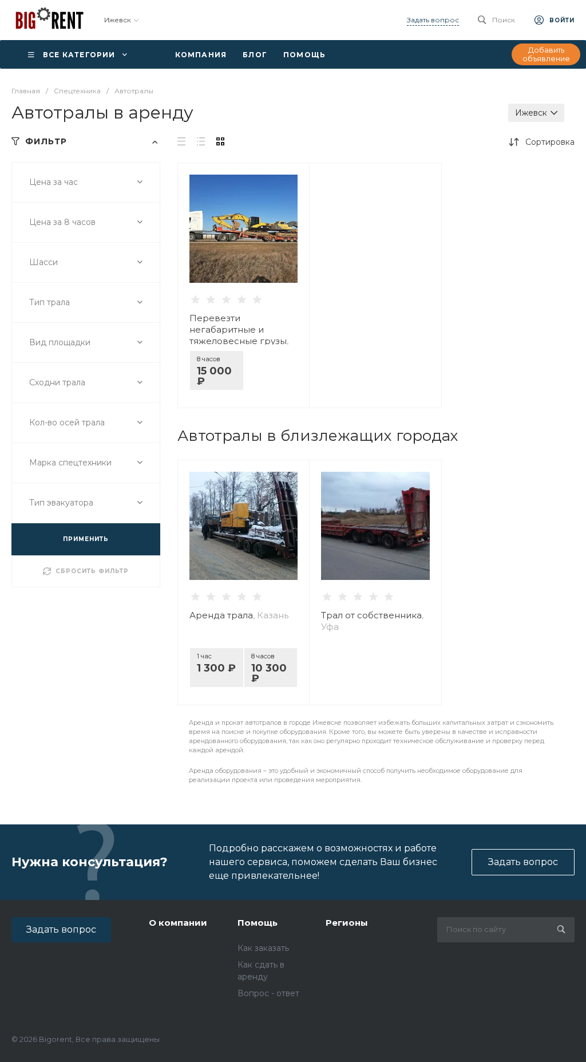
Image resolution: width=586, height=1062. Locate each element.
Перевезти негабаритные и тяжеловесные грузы (238, 335)
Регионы (347, 922)
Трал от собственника (372, 621)
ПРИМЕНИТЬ (86, 539)
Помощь (257, 922)
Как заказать (263, 948)
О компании (178, 922)
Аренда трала (238, 615)
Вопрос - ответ (268, 993)
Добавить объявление (546, 54)
